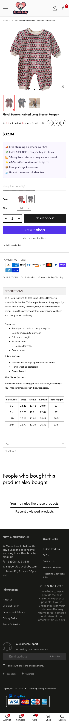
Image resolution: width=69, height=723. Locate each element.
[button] (5, 218)
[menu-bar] (7, 8)
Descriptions (14, 291)
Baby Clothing (56, 277)
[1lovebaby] (20, 8)
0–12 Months (28, 277)
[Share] (50, 123)
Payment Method (52, 567)
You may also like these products (34, 503)
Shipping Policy (11, 605)
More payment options (34, 238)
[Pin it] (63, 123)
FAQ (7, 443)
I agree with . (25, 665)
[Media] (62, 86)
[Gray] (30, 199)
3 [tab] (40, 89)
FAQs (45, 555)
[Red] (21, 199)
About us (7, 599)
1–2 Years (41, 277)
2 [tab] (34, 89)
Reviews (10, 451)
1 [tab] (29, 89)
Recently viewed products (34, 511)
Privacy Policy (10, 618)
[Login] (54, 8)
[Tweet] (56, 123)
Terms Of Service (11, 624)
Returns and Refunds (14, 612)
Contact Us (48, 561)
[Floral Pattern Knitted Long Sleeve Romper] (34, 58)
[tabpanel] (34, 58)
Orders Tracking (51, 549)
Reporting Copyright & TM (54, 575)
